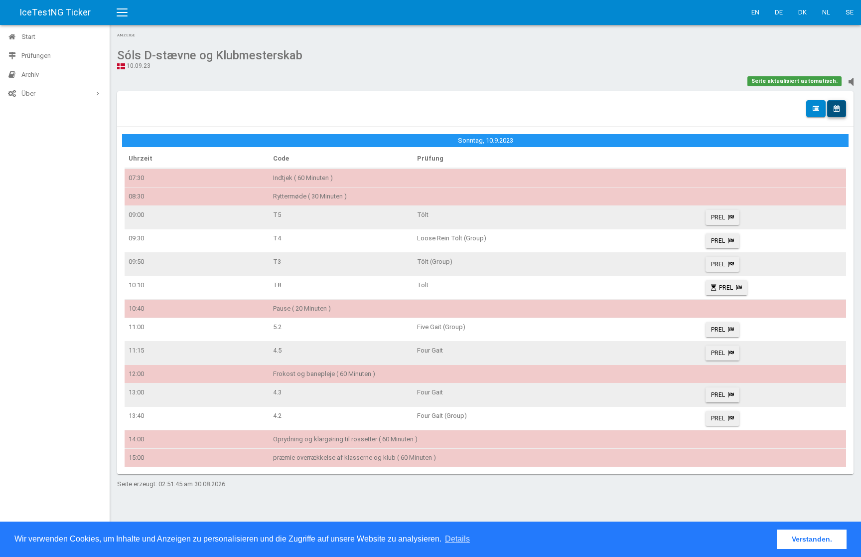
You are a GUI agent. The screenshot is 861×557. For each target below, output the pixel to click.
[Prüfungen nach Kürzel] (816, 108)
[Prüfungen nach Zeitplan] (836, 108)
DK (802, 12)
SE (850, 12)
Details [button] (457, 539)
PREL (718, 217)
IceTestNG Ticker (55, 12)
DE (779, 12)
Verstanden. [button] (812, 539)
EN (755, 12)
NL (826, 12)
